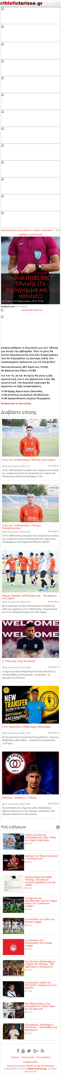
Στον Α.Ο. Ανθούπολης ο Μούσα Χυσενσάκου (28, 459)
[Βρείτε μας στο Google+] (36, 1051)
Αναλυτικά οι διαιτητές (16, 403)
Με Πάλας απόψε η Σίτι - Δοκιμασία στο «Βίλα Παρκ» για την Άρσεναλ (40, 1006)
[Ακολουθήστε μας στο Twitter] (29, 1051)
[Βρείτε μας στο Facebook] (18, 1051)
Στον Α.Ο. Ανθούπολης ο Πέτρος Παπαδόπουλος (21, 526)
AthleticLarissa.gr (37, 1068)
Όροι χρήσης (43, 1057)
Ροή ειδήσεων (13, 827)
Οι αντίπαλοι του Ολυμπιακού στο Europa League (38, 943)
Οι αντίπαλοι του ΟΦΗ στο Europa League (40, 920)
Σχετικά (15, 1057)
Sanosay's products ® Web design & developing (30, 1065)
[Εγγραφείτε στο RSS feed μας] (42, 1051)
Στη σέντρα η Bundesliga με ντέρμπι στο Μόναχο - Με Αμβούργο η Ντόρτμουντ (40, 964)
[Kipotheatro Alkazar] (30, 309)
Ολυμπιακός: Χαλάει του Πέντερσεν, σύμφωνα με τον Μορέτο (41, 985)
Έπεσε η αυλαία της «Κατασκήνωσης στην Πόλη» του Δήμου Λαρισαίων (40, 837)
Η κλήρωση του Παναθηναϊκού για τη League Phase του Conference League (41, 902)
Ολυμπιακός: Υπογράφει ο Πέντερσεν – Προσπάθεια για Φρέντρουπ (41, 1027)
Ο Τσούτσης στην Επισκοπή (18, 661)
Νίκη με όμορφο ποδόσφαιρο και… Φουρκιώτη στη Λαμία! (29, 597)
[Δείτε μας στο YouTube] (23, 1051)
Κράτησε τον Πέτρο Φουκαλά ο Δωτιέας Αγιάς (41, 857)
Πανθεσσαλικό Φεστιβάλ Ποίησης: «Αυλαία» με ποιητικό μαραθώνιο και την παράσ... (40, 881)
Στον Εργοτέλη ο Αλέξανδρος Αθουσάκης (26, 726)
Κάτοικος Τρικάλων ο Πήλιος (19, 797)
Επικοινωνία (27, 1057)
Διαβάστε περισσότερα (30, 234)
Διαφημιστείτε (30, 1061)
